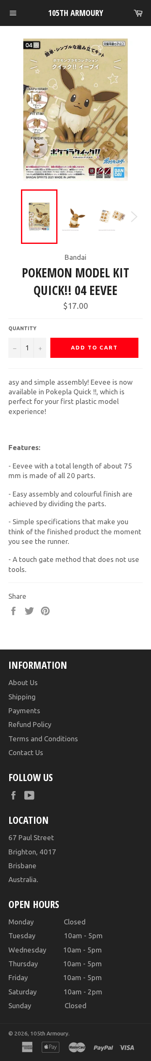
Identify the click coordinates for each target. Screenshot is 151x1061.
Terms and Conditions (43, 739)
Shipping (22, 697)
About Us (23, 682)
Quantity (22, 328)
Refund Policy (29, 724)
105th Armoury (75, 12)
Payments (24, 710)
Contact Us (25, 752)
